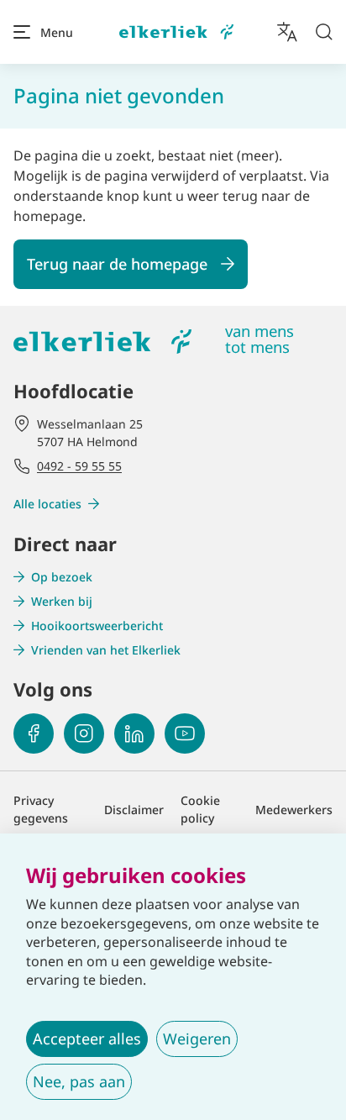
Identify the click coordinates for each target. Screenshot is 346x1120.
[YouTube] (185, 733)
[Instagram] (84, 733)
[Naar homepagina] (176, 32)
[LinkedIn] (134, 733)
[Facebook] (33, 733)
